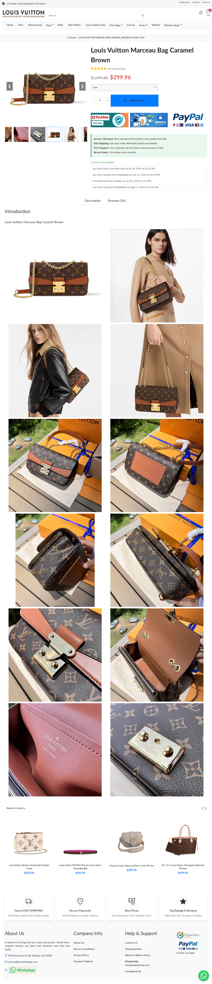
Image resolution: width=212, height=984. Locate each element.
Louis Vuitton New (96, 25)
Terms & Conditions (84, 949)
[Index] (201, 13)
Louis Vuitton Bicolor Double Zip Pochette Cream (29, 867)
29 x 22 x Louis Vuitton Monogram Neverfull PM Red (183, 867)
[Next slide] (205, 808)
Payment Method (83, 961)
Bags (48, 25)
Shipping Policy (133, 949)
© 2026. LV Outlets (185, 953)
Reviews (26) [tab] (117, 200)
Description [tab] (93, 200)
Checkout (195, 2)
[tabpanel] (29, 848)
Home (10, 25)
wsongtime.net (133, 971)
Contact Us (206, 2)
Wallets (156, 25)
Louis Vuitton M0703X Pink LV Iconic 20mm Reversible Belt (80, 867)
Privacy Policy (81, 955)
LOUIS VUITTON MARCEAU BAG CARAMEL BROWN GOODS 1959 (111, 38)
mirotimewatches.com (137, 965)
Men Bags (115, 25)
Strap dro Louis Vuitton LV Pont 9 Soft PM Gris (131, 866)
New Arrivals (35, 25)
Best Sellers (74, 25)
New (20, 25)
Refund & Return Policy (137, 955)
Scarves (131, 25)
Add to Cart (136, 100)
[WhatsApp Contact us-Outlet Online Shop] (203, 975)
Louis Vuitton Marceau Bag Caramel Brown (34, 222)
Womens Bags (171, 25)
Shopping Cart (184, 2)
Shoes (142, 25)
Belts (60, 25)
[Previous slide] (202, 808)
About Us (79, 943)
